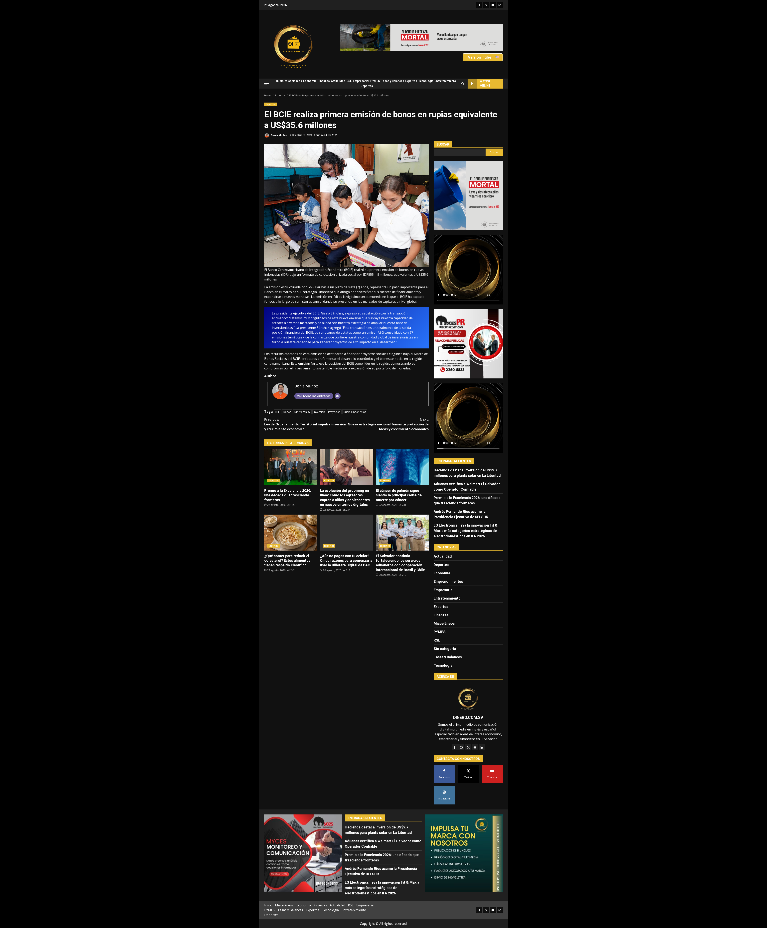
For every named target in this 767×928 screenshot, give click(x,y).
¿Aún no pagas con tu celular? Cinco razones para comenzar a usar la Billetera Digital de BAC (346, 533)
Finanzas (324, 81)
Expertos (411, 81)
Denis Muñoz (278, 135)
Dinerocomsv (302, 412)
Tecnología (425, 81)
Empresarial (361, 81)
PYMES (375, 81)
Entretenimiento (445, 81)
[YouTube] (475, 747)
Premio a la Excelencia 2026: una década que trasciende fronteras (290, 467)
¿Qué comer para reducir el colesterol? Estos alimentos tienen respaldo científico (290, 533)
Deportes (367, 86)
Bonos (287, 412)
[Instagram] (461, 747)
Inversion (319, 412)
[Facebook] (455, 747)
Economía (310, 81)
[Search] (462, 83)
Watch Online (485, 83)
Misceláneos (293, 81)
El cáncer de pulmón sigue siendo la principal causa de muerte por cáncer (402, 467)
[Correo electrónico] (338, 396)
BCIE (277, 412)
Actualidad (338, 81)
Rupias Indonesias (355, 412)
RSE (349, 81)
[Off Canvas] (266, 83)
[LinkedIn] (482, 747)
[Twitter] (468, 747)
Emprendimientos (448, 581)
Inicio (280, 81)
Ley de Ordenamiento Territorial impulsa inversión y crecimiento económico (305, 424)
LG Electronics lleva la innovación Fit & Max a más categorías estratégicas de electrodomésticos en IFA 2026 (466, 530)
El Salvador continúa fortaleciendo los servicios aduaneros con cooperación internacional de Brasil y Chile (402, 533)
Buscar (443, 144)
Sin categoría (445, 649)
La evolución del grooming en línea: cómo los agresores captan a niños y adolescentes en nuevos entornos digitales (346, 467)
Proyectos (334, 412)
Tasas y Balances (392, 81)
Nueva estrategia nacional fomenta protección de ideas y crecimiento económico (388, 424)
